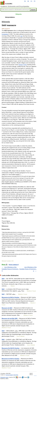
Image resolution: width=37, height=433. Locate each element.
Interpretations (10, 17)
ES (31, 1)
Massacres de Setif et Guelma (10, 358)
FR (34, 1)
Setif (3, 294)
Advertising (15, 374)
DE (28, 1)
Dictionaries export (4, 377)
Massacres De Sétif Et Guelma (10, 348)
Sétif (3, 278)
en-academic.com (6, 3)
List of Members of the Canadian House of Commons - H (28, 269)
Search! (33, 9)
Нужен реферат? (14, 264)
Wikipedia (18, 14)
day (21, 36)
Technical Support (9, 374)
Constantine (5, 34)
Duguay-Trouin (23, 64)
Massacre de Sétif (7, 308)
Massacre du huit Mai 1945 (9, 318)
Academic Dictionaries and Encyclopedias (14, 6)
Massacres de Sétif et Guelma (10, 297)
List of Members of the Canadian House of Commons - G (10, 268)
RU (25, 1)
